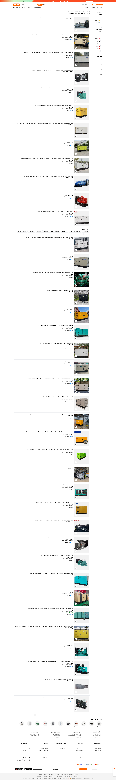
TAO (67, 774)
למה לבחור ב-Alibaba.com (96, 745)
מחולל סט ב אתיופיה (97, 735)
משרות (99, 752)
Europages (76, 774)
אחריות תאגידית (98, 750)
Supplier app (55, 769)
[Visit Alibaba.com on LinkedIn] (27, 760)
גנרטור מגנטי (78, 737)
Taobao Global (63, 774)
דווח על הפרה (45, 757)
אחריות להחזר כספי (79, 748)
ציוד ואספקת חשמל (82, 11)
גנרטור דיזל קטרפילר (35, 735)
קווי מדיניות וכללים (80, 757)
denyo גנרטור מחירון (55, 734)
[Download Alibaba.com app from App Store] (28, 769)
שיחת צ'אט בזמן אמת (44, 748)
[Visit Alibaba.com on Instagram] (22, 760)
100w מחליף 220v (64, 231)
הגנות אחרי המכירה (79, 752)
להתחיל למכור (27, 748)
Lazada (58, 774)
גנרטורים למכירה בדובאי (34, 734)
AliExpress (41, 774)
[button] (44, 4)
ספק (66, 39)
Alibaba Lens (94, 769)
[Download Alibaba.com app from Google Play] (19, 769)
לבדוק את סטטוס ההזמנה (25, 750)
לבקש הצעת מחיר (62, 748)
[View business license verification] (68, 778)
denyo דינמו (86, 234)
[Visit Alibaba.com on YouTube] (20, 760)
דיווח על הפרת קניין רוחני (43, 755)
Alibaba (88, 11)
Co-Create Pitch (98, 748)
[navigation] (97, 363)
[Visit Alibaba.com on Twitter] (24, 760)
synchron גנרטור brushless (54, 231)
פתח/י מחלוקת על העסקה (43, 750)
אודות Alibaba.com (97, 743)
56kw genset (45, 231)
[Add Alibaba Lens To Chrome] (83, 769)
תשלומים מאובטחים (79, 745)
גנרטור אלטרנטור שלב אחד (22, 231)
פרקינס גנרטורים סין (97, 732)
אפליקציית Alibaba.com (37, 769)
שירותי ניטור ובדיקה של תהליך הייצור (76, 755)
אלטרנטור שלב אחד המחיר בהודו (75, 231)
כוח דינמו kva (39, 231)
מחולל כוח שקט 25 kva (76, 734)
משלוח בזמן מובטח (79, 750)
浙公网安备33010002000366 (77, 778)
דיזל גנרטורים (57, 737)
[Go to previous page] (37, 715)
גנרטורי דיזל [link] (70, 11)
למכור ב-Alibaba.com (26, 745)
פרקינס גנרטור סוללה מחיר (78, 234)
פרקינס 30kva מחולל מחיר (54, 732)
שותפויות (28, 755)
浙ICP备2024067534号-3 (89, 778)
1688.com (45, 774)
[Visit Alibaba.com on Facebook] (29, 760)
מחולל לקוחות (57, 735)
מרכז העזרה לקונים (44, 745)
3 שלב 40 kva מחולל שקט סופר (74, 735)
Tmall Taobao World (52, 774)
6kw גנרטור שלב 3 (77, 732)
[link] (114, 768)
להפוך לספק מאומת (26, 752)
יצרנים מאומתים (63, 745)
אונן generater (98, 734)
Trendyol (70, 774)
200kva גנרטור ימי (31, 231)
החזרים (46, 752)
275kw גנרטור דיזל (85, 231)
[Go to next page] (17, 715)
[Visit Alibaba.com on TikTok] (17, 760)
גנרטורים (75, 11)
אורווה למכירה (98, 737)
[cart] (28, 4)
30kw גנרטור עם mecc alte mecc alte (31, 732)
